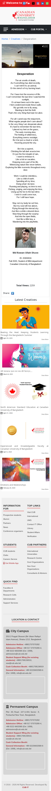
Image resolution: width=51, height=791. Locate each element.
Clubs (5, 555)
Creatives (15, 38)
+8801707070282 (32, 644)
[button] (19, 29)
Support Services (10, 603)
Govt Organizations (35, 562)
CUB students (9, 551)
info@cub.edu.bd (24, 673)
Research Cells (9, 595)
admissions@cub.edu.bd (16, 654)
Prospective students (12, 515)
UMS (29, 520)
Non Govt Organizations (33, 567)
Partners (7, 523)
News (5, 527)
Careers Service (10, 559)
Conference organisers (13, 531)
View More (44, 339)
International (32, 516)
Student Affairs (33, 532)
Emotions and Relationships (13, 485)
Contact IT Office (34, 524)
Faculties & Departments (8, 589)
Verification (32, 536)
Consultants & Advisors (37, 573)
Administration (9, 599)
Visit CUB (31, 512)
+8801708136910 (23, 660)
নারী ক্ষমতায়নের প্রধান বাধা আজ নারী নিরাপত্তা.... (16, 371)
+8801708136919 (36, 666)
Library (30, 528)
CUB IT (25, 787)
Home (5, 38)
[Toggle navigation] (5, 29)
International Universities (32, 552)
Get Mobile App (11, 563)
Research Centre (34, 558)
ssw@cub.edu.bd (13, 663)
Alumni (6, 519)
